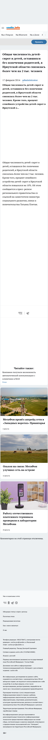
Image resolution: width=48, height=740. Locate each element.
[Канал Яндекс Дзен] (16, 602)
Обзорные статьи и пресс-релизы (15, 612)
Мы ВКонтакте (21, 35)
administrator (30, 80)
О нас (5, 630)
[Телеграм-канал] (12, 602)
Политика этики (8, 616)
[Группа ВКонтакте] (5, 602)
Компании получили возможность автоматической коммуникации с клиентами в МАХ (19, 377)
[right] (45, 35)
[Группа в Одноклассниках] (9, 602)
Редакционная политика (11, 621)
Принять (39, 42)
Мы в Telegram (7, 35)
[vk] (20, 313)
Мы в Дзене (34, 35)
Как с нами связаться (10, 626)
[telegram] (28, 313)
